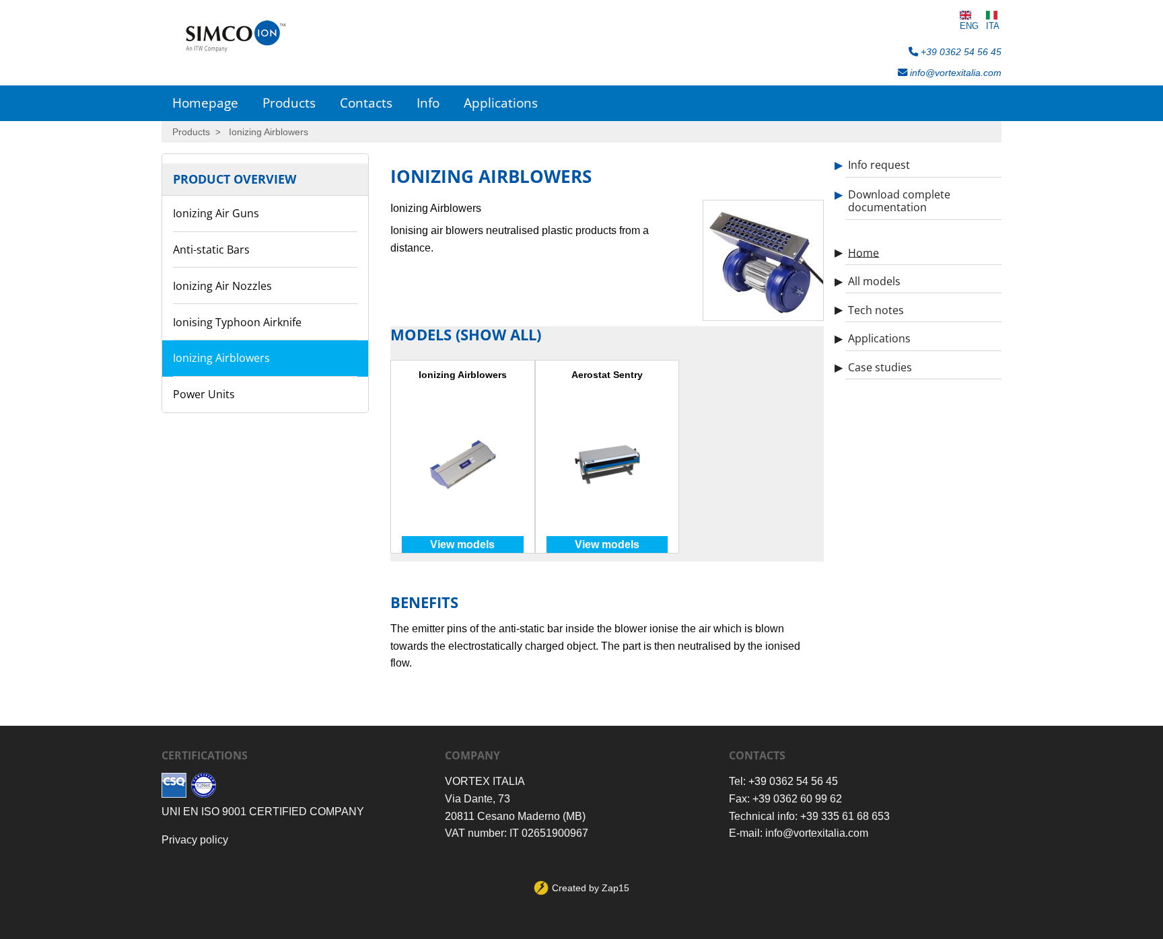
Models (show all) (465, 334)
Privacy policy (195, 840)
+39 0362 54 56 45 (959, 51)
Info (428, 102)
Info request (879, 164)
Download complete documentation (899, 201)
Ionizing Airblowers (268, 131)
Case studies (880, 367)
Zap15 (615, 887)
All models (874, 281)
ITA (992, 26)
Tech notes (876, 309)
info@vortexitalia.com (954, 72)
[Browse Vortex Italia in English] (969, 15)
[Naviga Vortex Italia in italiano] (992, 15)
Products (289, 102)
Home (863, 252)
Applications (501, 102)
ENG (969, 26)
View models (462, 544)
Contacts (366, 102)
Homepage (205, 102)
